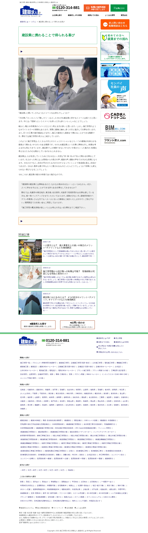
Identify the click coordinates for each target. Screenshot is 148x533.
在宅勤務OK (62, 485)
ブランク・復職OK (26, 497)
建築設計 (34, 366)
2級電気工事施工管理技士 (73, 447)
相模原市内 (88, 393)
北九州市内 (69, 405)
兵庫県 (46, 401)
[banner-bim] (115, 128)
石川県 (22, 397)
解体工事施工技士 (43, 435)
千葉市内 (43, 393)
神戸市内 (54, 401)
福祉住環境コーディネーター (80, 432)
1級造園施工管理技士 (67, 439)
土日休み (84, 481)
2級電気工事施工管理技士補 (95, 447)
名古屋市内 (93, 397)
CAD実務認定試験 (26, 428)
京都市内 (124, 397)
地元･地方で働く (99, 485)
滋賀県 (109, 397)
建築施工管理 (64, 362)
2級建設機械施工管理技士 (29, 443)
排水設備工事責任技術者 (64, 428)
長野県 (44, 397)
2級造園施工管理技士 (85, 439)
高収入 (28, 481)
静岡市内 (67, 397)
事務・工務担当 (61, 374)
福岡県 (51, 405)
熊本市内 (101, 405)
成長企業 (112, 489)
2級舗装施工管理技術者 (48, 439)
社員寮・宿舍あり (84, 485)
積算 (51, 374)
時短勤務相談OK (53, 489)
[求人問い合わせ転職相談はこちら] (115, 24)
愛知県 (84, 397)
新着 (21, 481)
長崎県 (85, 405)
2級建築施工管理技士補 (58, 432)
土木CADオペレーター (28, 370)
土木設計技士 (91, 454)
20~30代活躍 (91, 493)
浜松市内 (76, 397)
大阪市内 (31, 401)
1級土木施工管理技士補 (79, 435)
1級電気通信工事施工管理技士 (31, 451)
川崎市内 (78, 393)
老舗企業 (103, 489)
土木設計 (118, 366)
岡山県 (92, 401)
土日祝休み (94, 481)
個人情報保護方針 (43, 508)
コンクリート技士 (117, 454)
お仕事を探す (57, 15)
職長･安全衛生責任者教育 (52, 420)
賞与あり (36, 481)
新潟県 (106, 393)
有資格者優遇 (40, 497)
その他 (40, 378)
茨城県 (100, 389)
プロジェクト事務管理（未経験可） (44, 362)
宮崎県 (116, 405)
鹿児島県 (124, 405)
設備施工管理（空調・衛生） (80, 362)
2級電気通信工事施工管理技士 (56, 451)
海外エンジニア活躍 (79, 501)
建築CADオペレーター (48, 366)
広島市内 (117, 401)
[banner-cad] (115, 115)
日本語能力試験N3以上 (61, 501)
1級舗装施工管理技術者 (28, 439)
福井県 (30, 397)
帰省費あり (55, 481)
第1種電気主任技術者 (113, 451)
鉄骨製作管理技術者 (27, 435)
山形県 (85, 389)
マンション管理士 (104, 428)
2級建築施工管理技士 (28, 432)
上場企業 (86, 489)
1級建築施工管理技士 (73, 424)
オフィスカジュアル (94, 497)
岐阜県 (51, 397)
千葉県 (34, 393)
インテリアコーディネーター (103, 432)
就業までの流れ (93, 15)
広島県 (109, 401)
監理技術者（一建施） (44, 458)
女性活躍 (51, 497)
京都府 (116, 397)
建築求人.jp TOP (104, 338)
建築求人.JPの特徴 (75, 15)
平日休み (75, 481)
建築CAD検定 (36, 420)
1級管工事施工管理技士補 (70, 443)
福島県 (92, 389)
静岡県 (59, 397)
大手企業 (95, 489)
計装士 (71, 451)
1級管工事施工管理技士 (50, 443)
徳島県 (22, 405)
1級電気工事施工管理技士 (29, 447)
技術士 (81, 454)
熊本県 (92, 405)
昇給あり (45, 481)
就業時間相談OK (39, 489)
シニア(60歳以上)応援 (118, 493)
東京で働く (111, 485)
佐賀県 (78, 405)
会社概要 (69, 508)
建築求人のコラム (27, 508)
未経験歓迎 (24, 493)
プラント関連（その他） (100, 370)
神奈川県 (69, 393)
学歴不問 (121, 489)
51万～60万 (54, 470)
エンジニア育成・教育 (28, 378)
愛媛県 (37, 405)
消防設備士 (78, 420)
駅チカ (59, 497)
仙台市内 (70, 389)
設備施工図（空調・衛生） (67, 366)
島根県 (85, 401)
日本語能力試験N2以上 (42, 501)
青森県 (47, 389)
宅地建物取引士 (109, 424)
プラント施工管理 (83, 370)
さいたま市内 (25, 393)
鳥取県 (78, 401)
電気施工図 (43, 370)
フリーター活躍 (65, 493)
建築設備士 (24, 420)
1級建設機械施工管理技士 (104, 439)
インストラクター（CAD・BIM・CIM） (115, 374)
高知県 (44, 405)
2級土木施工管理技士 (97, 435)
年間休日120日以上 (27, 485)
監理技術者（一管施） (78, 458)
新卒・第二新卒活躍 (50, 493)
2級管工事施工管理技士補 (111, 443)
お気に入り (120, 346)
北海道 (22, 389)
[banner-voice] (115, 94)
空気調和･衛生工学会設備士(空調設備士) (35, 424)
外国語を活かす (94, 501)
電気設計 (52, 370)
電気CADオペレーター (66, 370)
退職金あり (65, 481)
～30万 (22, 470)
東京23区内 (60, 393)
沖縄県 (22, 408)
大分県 (109, 405)
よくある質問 (110, 15)
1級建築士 (67, 420)
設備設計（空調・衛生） (86, 366)
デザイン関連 (79, 374)
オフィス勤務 (79, 497)
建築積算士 (109, 458)
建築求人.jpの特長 (122, 342)
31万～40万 (32, 470)
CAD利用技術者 (58, 424)
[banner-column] (115, 70)
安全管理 (23, 374)
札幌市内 (31, 389)
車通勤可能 (51, 485)
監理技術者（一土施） (61, 458)
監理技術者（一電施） (95, 458)
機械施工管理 (121, 362)
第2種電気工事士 (97, 451)
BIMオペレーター (93, 374)
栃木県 (107, 389)
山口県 (125, 401)
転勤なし (72, 485)
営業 (70, 374)
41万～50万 (43, 470)
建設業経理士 (43, 432)
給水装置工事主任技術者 (93, 424)
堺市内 (38, 401)
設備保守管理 (43, 374)
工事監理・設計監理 (118, 370)
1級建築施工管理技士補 (44, 428)
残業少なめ (68, 497)
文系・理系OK (36, 493)
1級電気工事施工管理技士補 (51, 447)
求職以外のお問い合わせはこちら (110, 352)
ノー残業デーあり (106, 481)
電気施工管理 (109, 362)
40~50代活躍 (103, 493)
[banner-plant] (115, 140)
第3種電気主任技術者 (46, 454)
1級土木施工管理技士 (60, 435)
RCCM (74, 454)
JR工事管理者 (104, 454)
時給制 (70, 470)
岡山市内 (101, 401)
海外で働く (122, 485)
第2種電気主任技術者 (28, 454)
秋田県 (78, 389)
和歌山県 (70, 401)
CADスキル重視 (109, 497)
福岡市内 (60, 405)
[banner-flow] (115, 46)
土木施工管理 (97, 362)
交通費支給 (41, 485)
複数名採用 (66, 489)
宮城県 (62, 389)
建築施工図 (24, 366)
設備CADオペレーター (104, 366)
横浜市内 (98, 393)
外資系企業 (76, 489)
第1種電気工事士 (82, 451)
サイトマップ (58, 508)
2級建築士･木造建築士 (108, 420)
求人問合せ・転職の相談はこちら (106, 347)
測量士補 (66, 454)
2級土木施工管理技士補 (116, 435)
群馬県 (114, 389)
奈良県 (62, 401)
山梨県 (37, 397)
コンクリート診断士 (27, 458)
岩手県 (54, 389)
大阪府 (22, 401)
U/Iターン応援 (25, 489)
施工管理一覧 (25, 362)
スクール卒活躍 (78, 493)
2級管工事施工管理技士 (90, 443)
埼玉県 (121, 389)
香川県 (30, 405)
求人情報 (119, 338)
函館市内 (39, 389)
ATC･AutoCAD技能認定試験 (85, 428)
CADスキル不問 (26, 501)
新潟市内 (114, 393)
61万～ (63, 470)
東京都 (50, 393)
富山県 (122, 393)
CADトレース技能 (90, 420)
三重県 (101, 397)
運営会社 (124, 15)
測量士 (58, 454)
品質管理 (32, 374)
